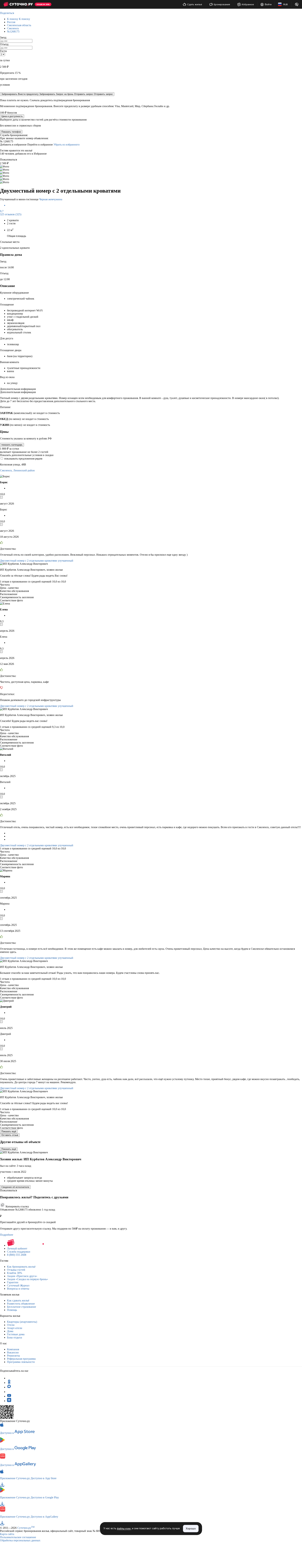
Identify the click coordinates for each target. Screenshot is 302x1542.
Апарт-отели (14, 1328)
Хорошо (191, 1528)
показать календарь (12, 444)
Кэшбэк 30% (14, 1272)
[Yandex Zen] (9, 1400)
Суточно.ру (26, 1527)
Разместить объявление (21, 1303)
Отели (11, 1324)
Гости (3, 51)
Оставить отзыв (9, 1135)
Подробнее (6, 1234)
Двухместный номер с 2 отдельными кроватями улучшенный (36, 560)
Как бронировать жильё (21, 1266)
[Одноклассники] (9, 1382)
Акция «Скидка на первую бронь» (27, 1279)
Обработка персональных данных (20, 1540)
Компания (13, 1349)
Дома (10, 1331)
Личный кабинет (17, 1248)
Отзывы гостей (16, 1269)
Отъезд (4, 44)
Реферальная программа (21, 1358)
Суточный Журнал (18, 1285)
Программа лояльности (21, 1361)
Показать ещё (8, 1131)
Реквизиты (13, 1355)
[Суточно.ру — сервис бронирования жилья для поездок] (18, 4)
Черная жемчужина (50, 199)
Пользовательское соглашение (18, 1537)
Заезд (3, 37)
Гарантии (12, 1282)
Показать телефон (11, 131)
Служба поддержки (18, 1251)
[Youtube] (9, 1396)
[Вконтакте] (9, 1391)
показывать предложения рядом (23, 458)
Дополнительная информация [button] (18, 388)
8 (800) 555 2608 (16, 1254)
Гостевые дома (15, 1334)
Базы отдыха (14, 1337)
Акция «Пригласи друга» (22, 1276)
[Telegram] (9, 1378)
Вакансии (13, 1352)
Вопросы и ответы (18, 1288)
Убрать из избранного (66, 144)
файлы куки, (124, 1528)
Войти (268, 4)
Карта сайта (7, 1534)
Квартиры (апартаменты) (22, 1321)
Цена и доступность (12, 116)
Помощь (12, 1309)
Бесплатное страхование (21, 1306)
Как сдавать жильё (18, 1300)
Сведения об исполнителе (15, 1187)
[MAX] (9, 1387)
